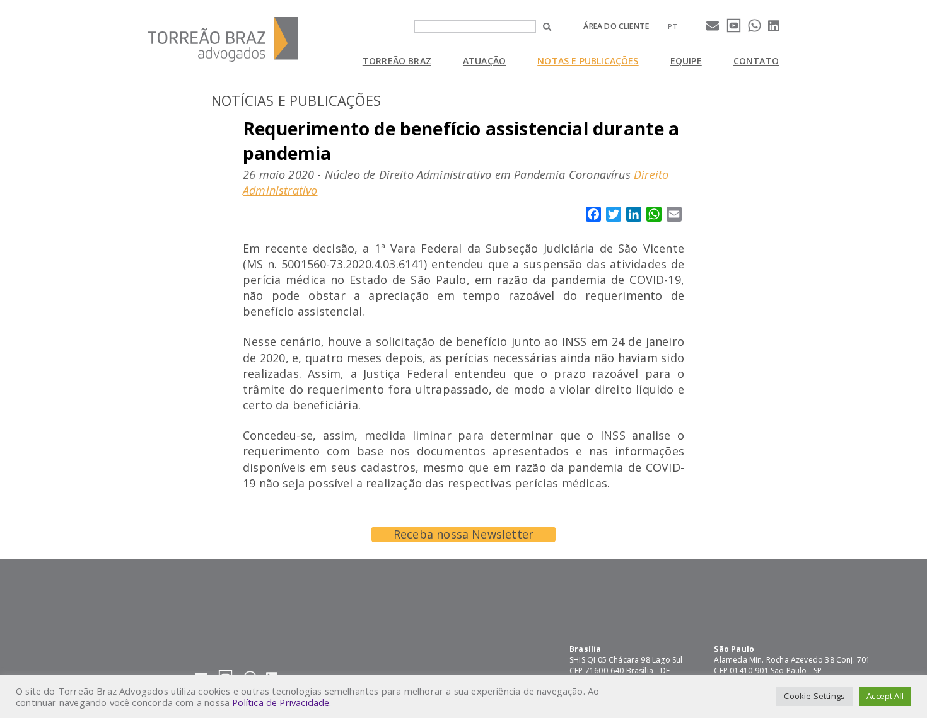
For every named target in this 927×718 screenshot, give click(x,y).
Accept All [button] (885, 696)
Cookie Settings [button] (814, 696)
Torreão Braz (397, 61)
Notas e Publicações (587, 61)
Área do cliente (616, 26)
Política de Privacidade (280, 702)
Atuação (484, 61)
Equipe (686, 61)
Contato (756, 61)
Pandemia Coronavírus (572, 174)
